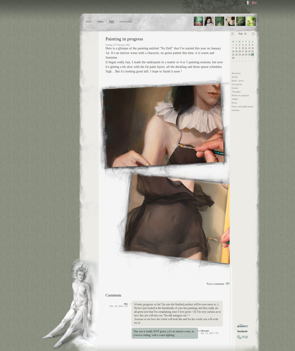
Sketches (236, 73)
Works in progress (240, 95)
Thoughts (236, 92)
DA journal (237, 84)
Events (235, 88)
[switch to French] (248, 3)
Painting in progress (124, 38)
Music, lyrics (238, 81)
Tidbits (235, 99)
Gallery (100, 22)
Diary (111, 22)
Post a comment (215, 283)
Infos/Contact (126, 22)
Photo (234, 103)
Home (89, 22)
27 (252, 55)
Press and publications (242, 106)
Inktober (235, 110)
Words (235, 77)
